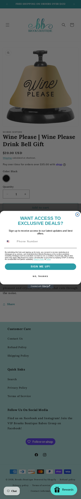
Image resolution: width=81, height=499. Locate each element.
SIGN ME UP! (40, 266)
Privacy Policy (39, 259)
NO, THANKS (40, 276)
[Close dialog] (77, 214)
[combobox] (10, 241)
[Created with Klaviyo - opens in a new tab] (40, 286)
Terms (48, 259)
